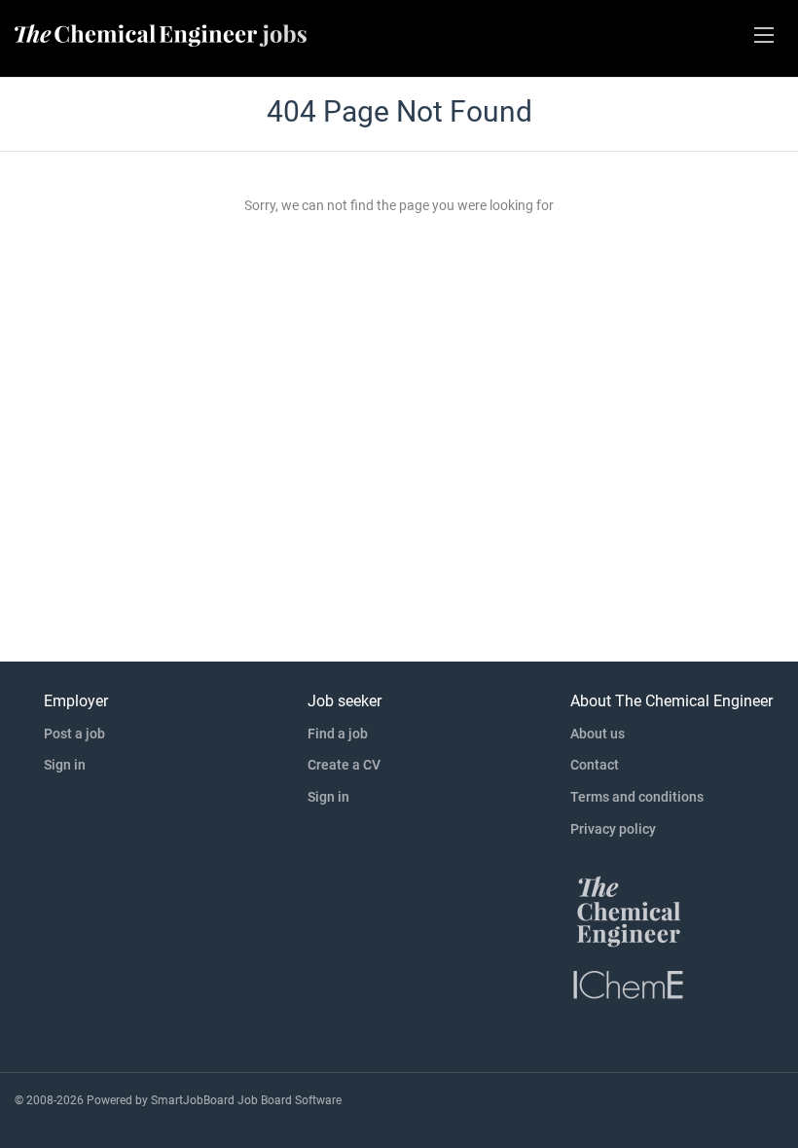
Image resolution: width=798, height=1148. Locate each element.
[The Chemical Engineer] (628, 910)
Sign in (65, 764)
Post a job (74, 733)
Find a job (338, 733)
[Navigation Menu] (764, 35)
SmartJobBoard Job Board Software (246, 1100)
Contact (594, 764)
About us (597, 733)
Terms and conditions (637, 797)
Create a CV (344, 764)
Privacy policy (613, 829)
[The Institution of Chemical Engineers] (628, 983)
